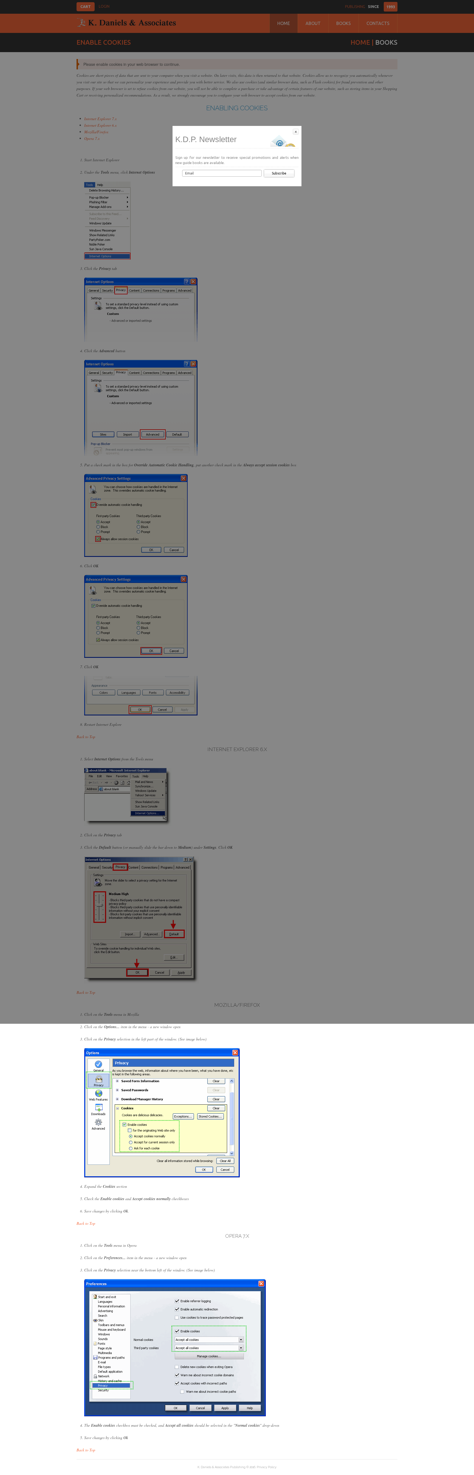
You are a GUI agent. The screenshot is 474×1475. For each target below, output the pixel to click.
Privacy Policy (266, 1467)
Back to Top (86, 1223)
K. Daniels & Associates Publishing (222, 1467)
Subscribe (279, 173)
